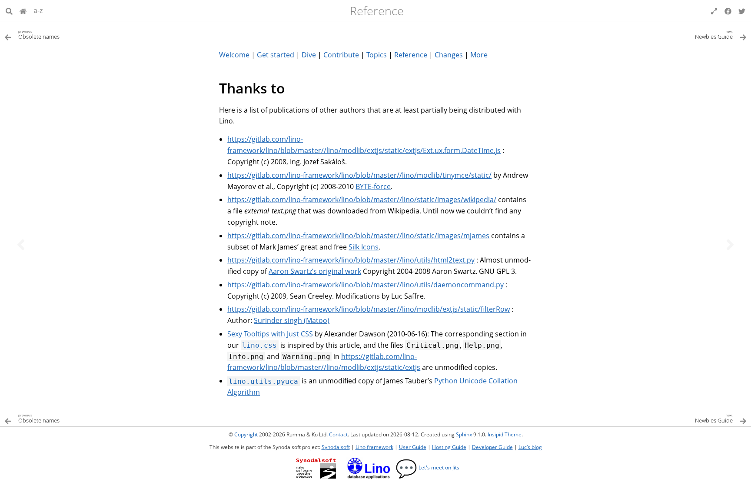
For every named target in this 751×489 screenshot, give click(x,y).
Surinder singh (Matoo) (291, 320)
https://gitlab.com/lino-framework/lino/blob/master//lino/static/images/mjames (358, 235)
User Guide (412, 447)
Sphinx (464, 434)
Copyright (246, 434)
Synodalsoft (336, 447)
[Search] (9, 10)
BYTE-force (373, 186)
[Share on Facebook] (728, 10)
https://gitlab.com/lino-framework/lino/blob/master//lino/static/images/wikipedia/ (361, 199)
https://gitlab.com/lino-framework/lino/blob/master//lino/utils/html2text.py (351, 260)
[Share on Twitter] (742, 10)
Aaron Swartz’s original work (315, 271)
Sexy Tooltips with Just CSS (270, 334)
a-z (38, 10)
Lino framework (374, 447)
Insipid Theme (505, 434)
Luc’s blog (530, 447)
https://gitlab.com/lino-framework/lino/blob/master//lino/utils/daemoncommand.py (365, 284)
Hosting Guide (449, 447)
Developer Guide (492, 447)
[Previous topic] (21, 245)
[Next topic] (730, 245)
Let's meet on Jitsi (428, 467)
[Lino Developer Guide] (23, 10)
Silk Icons (364, 247)
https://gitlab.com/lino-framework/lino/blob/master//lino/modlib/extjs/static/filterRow (368, 309)
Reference (377, 11)
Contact (338, 434)
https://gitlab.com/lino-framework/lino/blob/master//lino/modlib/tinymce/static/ (359, 175)
